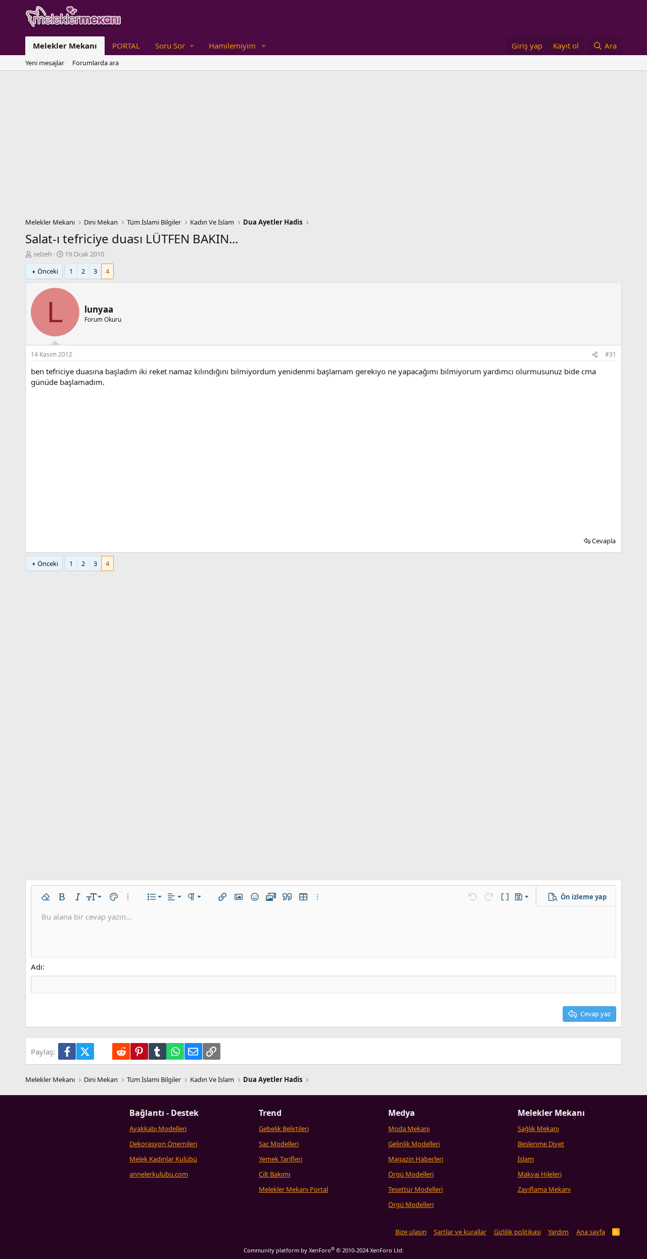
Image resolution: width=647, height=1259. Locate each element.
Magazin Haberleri (415, 1158)
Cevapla (604, 540)
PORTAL (126, 45)
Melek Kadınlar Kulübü (163, 1158)
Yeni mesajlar (44, 62)
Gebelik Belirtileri (284, 1128)
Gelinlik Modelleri (414, 1143)
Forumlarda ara (95, 62)
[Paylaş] (595, 355)
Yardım (558, 1231)
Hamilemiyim (232, 45)
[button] (174, 45)
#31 (610, 354)
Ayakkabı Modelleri (158, 1128)
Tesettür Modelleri (415, 1189)
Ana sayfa (590, 1231)
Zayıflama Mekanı (544, 1189)
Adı (36, 967)
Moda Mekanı (409, 1128)
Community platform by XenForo (324, 1250)
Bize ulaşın (411, 1231)
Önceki (47, 271)
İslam (526, 1158)
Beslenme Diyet (541, 1143)
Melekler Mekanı (65, 45)
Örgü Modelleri (411, 1174)
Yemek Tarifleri (280, 1158)
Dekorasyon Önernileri (163, 1143)
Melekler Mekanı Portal (293, 1189)
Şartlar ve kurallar (460, 1231)
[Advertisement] (323, 147)
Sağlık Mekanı (538, 1128)
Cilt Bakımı (274, 1174)
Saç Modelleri (279, 1143)
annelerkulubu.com (158, 1174)
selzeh (42, 253)
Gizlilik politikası (517, 1231)
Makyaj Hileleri (540, 1174)
